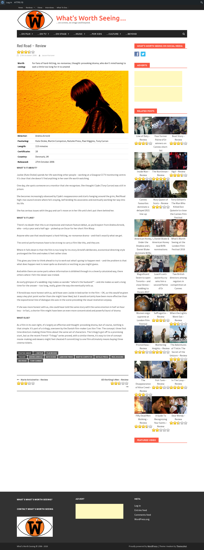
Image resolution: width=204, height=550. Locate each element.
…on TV (41, 33)
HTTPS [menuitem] (18, 2)
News (20, 7)
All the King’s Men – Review (114, 379)
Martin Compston (84, 357)
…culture (112, 33)
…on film (24, 33)
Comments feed (142, 514)
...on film (39, 353)
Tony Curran (36, 361)
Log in (137, 505)
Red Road (22, 361)
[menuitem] (2, 2)
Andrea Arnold (36, 357)
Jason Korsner (48, 55)
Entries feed (140, 510)
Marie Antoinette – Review (34, 379)
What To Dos (62, 7)
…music (78, 33)
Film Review (51, 353)
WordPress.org (141, 519)
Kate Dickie (51, 357)
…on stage (59, 33)
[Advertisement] (158, 78)
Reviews (29, 7)
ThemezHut (182, 546)
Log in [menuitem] (9, 2)
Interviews (49, 7)
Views (39, 7)
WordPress (153, 546)
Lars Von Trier (66, 357)
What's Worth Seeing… (91, 18)
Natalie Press (102, 357)
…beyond (131, 33)
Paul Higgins (117, 357)
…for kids (96, 33)
